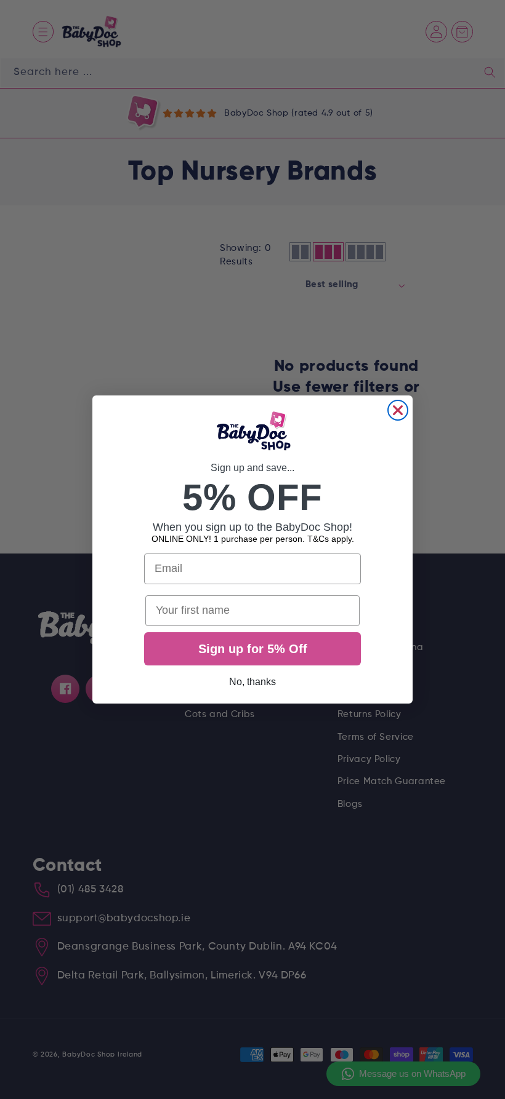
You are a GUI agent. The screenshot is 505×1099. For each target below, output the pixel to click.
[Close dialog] (398, 410)
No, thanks (252, 681)
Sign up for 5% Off (252, 649)
